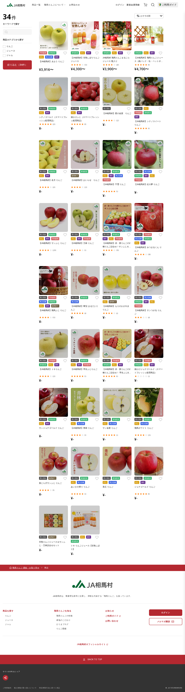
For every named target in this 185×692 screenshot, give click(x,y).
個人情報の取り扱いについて (25, 688)
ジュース (11, 51)
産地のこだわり (63, 620)
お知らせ (109, 611)
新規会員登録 (133, 5)
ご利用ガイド (169, 4)
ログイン (120, 5)
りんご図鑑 (61, 629)
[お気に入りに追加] (65, 53)
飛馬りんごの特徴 (64, 616)
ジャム (10, 55)
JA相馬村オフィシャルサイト (91, 644)
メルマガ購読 (163, 621)
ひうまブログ (62, 624)
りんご (10, 46)
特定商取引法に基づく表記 (49, 688)
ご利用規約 (7, 688)
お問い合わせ (111, 621)
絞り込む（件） (17, 64)
